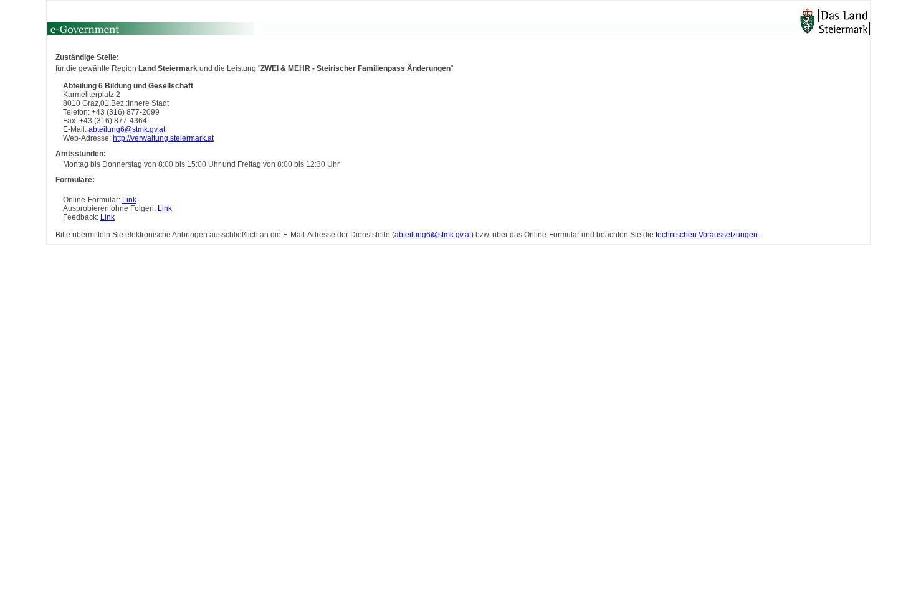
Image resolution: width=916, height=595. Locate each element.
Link (129, 199)
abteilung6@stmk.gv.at (126, 129)
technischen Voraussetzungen (707, 234)
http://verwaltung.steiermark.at (163, 138)
